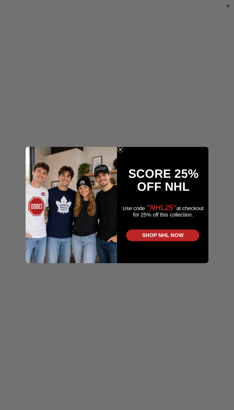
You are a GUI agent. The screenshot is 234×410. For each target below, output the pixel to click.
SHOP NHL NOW (163, 235)
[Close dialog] (120, 149)
